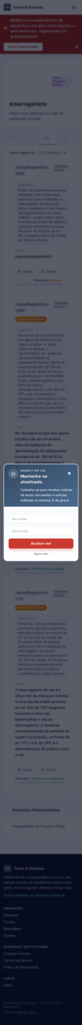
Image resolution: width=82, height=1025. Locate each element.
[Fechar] (69, 473)
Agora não (41, 553)
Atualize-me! (41, 543)
